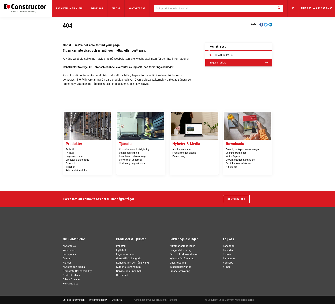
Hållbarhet (231, 166)
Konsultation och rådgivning (134, 149)
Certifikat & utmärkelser (238, 163)
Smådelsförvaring (180, 271)
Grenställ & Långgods (77, 159)
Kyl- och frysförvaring (182, 258)
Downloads (235, 143)
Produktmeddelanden (184, 152)
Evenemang (178, 156)
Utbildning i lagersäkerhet (132, 163)
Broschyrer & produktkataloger (242, 149)
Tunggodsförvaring (180, 266)
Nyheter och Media (74, 266)
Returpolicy (69, 254)
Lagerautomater (74, 156)
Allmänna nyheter (181, 149)
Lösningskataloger (236, 152)
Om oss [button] (116, 8)
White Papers (233, 156)
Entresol (70, 163)
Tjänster (126, 143)
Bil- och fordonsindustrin (184, 254)
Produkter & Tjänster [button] (69, 8)
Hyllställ (70, 152)
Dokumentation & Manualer (240, 159)
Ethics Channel (71, 279)
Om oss (67, 258)
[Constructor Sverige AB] (26, 8)
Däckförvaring (178, 262)
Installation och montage (132, 156)
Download (122, 275)
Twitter (227, 254)
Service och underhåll (130, 159)
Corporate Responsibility (77, 271)
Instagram (229, 258)
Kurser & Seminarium (128, 266)
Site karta (116, 299)
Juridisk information (74, 299)
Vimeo (227, 266)
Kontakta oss (137, 8)
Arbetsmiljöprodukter (77, 170)
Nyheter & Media (186, 143)
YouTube (228, 262)
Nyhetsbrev (69, 245)
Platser (67, 262)
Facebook (228, 245)
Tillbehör (70, 166)
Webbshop (97, 8)
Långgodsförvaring (180, 250)
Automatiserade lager (182, 245)
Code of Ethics (71, 275)
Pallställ (70, 149)
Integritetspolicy (98, 299)
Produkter (74, 143)
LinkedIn (228, 250)
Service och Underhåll (129, 271)
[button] (293, 8)
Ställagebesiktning (129, 152)
